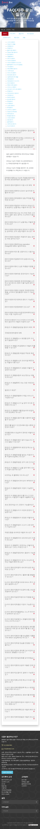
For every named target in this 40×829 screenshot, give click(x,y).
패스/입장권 (30, 33)
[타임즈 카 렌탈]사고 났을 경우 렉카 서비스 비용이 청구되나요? (19, 468)
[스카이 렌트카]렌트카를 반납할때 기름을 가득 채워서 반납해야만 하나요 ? (20, 636)
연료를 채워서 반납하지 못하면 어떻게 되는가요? (20, 433)
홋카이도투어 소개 (7, 780)
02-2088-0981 (8, 745)
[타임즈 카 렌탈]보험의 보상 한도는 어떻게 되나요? (19, 376)
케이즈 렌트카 (11, 58)
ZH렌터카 (10, 48)
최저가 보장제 (5, 794)
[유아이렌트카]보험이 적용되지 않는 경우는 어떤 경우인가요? (20, 238)
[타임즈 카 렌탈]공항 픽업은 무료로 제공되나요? (19, 354)
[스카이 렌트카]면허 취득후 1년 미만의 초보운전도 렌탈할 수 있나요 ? (20, 651)
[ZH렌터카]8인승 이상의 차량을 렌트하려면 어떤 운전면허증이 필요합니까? (20, 179)
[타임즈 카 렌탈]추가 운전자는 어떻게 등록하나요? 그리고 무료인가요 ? (19, 546)
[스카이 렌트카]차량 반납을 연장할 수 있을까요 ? (19, 644)
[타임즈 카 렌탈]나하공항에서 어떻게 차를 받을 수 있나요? (20, 347)
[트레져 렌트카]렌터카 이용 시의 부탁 (18, 185)
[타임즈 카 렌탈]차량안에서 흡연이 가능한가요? (20, 553)
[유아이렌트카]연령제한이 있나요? (17, 307)
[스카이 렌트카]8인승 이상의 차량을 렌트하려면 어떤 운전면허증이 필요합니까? (19, 146)
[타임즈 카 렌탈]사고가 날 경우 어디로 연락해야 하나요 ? (19, 404)
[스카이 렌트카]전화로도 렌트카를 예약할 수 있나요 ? (20, 696)
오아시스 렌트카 (11, 87)
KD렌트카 (10, 101)
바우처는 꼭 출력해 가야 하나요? (17, 475)
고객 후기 (24, 786)
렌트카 (5, 33)
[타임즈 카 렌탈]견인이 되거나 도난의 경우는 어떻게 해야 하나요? (19, 561)
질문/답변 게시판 (26, 784)
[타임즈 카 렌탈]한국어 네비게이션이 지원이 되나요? (20, 539)
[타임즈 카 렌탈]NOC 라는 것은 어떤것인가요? (19, 384)
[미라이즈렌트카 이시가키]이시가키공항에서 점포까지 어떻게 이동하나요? (19, 321)
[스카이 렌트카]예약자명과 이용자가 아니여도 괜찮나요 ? (20, 703)
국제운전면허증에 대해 (13, 333)
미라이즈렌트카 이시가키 (14, 62)
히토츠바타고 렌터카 (13, 93)
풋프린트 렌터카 (11, 75)
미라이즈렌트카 (11, 60)
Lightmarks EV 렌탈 (12, 77)
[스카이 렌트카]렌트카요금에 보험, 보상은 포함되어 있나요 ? (20, 590)
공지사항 (24, 780)
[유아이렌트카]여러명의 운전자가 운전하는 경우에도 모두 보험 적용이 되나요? (19, 230)
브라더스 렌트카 (11, 109)
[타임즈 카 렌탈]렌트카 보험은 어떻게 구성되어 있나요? (19, 369)
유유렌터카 (10, 95)
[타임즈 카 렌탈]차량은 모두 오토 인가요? (20, 462)
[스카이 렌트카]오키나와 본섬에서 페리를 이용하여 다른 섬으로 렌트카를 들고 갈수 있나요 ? (20, 628)
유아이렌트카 (11, 83)
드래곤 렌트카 (11, 118)
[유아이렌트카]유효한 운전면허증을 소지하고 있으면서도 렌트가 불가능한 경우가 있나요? (19, 283)
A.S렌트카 (10, 103)
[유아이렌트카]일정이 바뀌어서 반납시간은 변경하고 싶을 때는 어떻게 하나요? (19, 206)
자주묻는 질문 (25, 782)
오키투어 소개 (5, 782)
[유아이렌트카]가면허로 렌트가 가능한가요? (19, 300)
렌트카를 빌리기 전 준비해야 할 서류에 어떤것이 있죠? (20, 426)
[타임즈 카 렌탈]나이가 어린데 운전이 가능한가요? (19, 511)
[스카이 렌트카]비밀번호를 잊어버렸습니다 (19, 659)
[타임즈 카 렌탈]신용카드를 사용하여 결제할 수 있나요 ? (20, 419)
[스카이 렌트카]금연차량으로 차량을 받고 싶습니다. (20, 598)
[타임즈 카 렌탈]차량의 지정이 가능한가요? (19, 489)
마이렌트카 (10, 66)
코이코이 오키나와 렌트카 (14, 89)
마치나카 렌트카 (11, 73)
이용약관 (4, 788)
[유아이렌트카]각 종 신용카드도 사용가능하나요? (20, 252)
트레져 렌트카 (11, 97)
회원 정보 (16, 37)
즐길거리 (21, 33)
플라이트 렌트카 (11, 50)
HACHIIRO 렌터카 (12, 68)
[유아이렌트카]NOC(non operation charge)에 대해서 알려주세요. (17, 245)
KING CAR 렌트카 (12, 85)
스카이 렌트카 (11, 42)
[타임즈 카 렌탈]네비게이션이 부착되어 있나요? (20, 481)
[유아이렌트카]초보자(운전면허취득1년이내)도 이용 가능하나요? (20, 313)
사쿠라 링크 (10, 70)
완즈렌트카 (10, 54)
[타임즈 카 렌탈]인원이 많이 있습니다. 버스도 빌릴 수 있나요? (19, 441)
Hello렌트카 (10, 79)
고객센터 (8, 29)
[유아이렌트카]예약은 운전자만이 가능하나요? (19, 274)
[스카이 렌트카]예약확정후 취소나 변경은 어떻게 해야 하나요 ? (20, 688)
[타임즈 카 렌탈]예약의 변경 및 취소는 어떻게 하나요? (19, 448)
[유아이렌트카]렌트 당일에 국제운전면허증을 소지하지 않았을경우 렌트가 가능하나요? (19, 292)
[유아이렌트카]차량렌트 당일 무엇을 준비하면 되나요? (20, 199)
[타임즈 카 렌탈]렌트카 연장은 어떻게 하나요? (19, 518)
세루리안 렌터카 (11, 124)
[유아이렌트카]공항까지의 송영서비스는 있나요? (19, 260)
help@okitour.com (9, 749)
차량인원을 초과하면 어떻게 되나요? (18, 532)
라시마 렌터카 (11, 126)
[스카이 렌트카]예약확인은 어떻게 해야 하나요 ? (20, 710)
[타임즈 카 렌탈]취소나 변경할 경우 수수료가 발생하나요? (19, 339)
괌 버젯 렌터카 (11, 99)
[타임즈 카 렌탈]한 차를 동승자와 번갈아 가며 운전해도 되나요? (19, 411)
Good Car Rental (12, 111)
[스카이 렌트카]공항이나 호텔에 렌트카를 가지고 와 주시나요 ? (20, 620)
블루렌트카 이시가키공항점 (14, 64)
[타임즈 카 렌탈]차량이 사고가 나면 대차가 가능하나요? (19, 526)
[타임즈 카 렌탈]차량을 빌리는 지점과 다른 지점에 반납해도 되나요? (19, 456)
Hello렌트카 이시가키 (13, 81)
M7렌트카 (10, 107)
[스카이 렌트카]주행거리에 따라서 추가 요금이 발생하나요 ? (20, 583)
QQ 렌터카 (10, 120)
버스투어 (12, 33)
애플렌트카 (10, 56)
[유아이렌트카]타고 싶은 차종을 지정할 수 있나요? (20, 267)
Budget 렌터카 (11, 115)
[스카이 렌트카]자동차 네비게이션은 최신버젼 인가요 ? (20, 568)
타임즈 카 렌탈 (11, 44)
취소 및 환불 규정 (6, 792)
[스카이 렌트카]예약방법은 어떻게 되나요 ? (20, 718)
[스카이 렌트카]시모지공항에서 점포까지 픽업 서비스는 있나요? (19, 131)
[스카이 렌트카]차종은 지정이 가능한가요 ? (20, 605)
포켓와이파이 (7, 37)
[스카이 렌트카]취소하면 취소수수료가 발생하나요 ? (20, 681)
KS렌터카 (10, 91)
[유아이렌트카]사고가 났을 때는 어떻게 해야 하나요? (20, 223)
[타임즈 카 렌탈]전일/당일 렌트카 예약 (18, 327)
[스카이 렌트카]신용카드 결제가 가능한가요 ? (20, 673)
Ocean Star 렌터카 (12, 52)
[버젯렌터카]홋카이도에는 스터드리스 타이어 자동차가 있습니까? (19, 139)
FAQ (13, 29)
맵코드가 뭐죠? (10, 390)
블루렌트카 (10, 122)
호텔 (24, 37)
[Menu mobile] (37, 3)
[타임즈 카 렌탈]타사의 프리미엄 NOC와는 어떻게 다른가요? (19, 361)
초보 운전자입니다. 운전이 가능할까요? (19, 505)
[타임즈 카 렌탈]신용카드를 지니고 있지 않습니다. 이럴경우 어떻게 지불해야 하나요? (20, 497)
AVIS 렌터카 (10, 113)
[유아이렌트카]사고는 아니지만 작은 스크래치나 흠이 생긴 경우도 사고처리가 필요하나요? (20, 214)
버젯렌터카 (10, 46)
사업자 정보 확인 (7, 772)
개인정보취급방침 (6, 790)
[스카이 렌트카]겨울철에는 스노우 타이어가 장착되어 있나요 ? (20, 613)
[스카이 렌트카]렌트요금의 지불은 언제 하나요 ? (20, 666)
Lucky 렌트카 (11, 105)
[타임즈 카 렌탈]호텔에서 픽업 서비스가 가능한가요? (19, 396)
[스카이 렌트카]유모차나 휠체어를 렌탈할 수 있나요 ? (20, 576)
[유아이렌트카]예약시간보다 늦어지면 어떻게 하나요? (19, 192)
